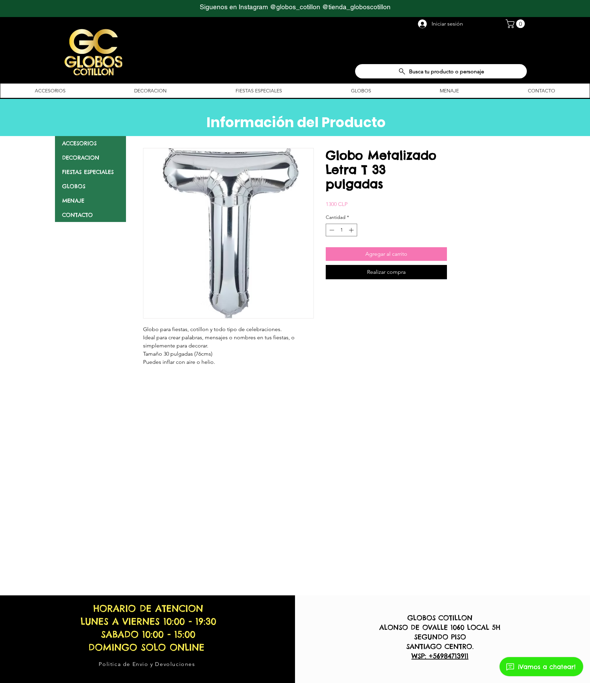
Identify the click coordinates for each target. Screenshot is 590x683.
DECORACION (80, 157)
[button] (516, 23)
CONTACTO (77, 214)
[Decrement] (331, 230)
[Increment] (352, 230)
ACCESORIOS (79, 143)
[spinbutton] (341, 230)
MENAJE (73, 200)
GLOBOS (73, 186)
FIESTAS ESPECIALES (88, 171)
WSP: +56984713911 (439, 656)
